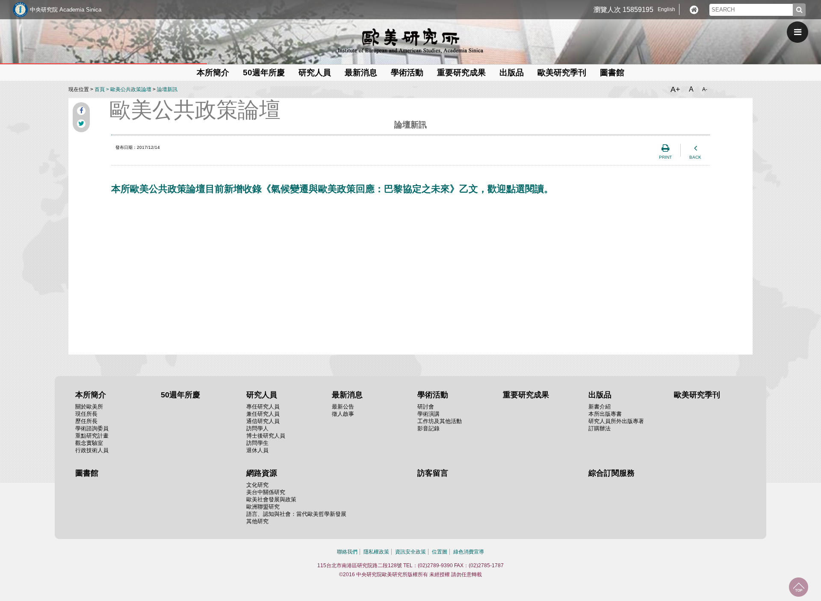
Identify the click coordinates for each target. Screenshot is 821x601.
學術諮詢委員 (92, 428)
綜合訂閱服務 (611, 473)
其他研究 (257, 521)
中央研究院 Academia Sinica (65, 9)
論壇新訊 (167, 89)
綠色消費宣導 (468, 552)
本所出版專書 (605, 414)
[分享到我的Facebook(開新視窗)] (81, 111)
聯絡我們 (347, 552)
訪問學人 (257, 428)
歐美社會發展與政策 (271, 499)
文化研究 (257, 485)
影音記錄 (428, 428)
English (666, 9)
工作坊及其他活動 (439, 421)
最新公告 (343, 406)
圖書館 (612, 72)
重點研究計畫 (92, 435)
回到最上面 (798, 587)
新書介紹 (599, 406)
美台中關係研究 (265, 492)
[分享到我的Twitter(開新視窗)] (81, 123)
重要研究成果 (461, 72)
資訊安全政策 (410, 552)
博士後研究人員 (265, 435)
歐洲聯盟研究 (263, 506)
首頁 (100, 89)
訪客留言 (432, 473)
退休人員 (257, 450)
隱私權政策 (376, 552)
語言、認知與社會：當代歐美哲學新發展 (296, 514)
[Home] (694, 10)
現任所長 (86, 414)
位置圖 (439, 552)
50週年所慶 (264, 72)
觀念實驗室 (89, 443)
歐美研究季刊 (561, 72)
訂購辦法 (599, 428)
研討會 (425, 406)
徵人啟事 (343, 414)
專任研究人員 (263, 406)
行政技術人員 (92, 450)
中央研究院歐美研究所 (410, 41)
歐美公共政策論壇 (130, 89)
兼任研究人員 (263, 414)
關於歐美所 (89, 406)
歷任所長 (86, 421)
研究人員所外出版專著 (616, 421)
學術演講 (428, 414)
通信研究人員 (263, 421)
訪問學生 (257, 443)
